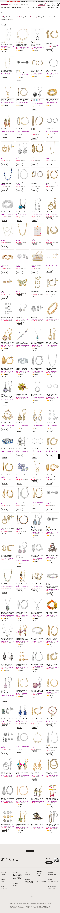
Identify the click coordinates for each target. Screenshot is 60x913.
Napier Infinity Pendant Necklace (36, 45)
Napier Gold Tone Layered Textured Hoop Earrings (51, 639)
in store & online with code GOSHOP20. (43, 1)
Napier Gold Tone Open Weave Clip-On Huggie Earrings (51, 475)
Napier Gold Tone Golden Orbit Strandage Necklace (6, 71)
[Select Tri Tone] (19, 42)
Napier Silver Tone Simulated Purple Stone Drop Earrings (37, 691)
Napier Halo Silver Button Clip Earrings (22, 264)
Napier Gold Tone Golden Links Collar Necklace (21, 238)
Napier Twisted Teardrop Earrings (36, 773)
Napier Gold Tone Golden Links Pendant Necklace (6, 100)
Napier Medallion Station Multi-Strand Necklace (21, 45)
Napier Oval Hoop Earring (51, 747)
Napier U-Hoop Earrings (36, 501)
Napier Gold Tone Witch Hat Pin (37, 825)
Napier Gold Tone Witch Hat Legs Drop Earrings (37, 799)
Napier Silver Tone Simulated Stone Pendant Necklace (7, 613)
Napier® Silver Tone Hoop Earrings (51, 129)
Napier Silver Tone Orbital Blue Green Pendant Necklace (37, 343)
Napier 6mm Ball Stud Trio (51, 264)
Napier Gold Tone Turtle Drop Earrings (22, 825)
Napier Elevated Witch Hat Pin (52, 555)
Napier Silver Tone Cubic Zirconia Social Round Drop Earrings (7, 397)
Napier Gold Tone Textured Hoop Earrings (22, 691)
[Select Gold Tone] (4, 42)
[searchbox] (24, 4)
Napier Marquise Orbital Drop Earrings (22, 719)
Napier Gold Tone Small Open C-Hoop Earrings (37, 719)
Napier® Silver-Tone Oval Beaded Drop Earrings (6, 665)
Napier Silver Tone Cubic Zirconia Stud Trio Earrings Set (52, 423)
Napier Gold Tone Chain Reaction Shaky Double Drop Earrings (52, 212)
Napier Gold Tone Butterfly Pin (22, 290)
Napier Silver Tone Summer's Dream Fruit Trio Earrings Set (52, 799)
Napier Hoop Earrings (35, 131)
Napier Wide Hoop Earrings (37, 664)
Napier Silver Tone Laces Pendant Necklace (36, 613)
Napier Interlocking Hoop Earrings (6, 475)
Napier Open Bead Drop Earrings (21, 156)
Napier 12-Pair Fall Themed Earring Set (37, 238)
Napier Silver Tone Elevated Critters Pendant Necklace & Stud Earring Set (7, 639)
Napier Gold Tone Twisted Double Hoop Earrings (6, 501)
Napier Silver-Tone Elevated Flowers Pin (22, 475)
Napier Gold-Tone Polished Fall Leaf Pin (22, 395)
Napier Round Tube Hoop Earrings (21, 799)
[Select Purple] (4, 395)
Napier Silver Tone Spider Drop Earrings (21, 449)
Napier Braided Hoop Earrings (52, 690)
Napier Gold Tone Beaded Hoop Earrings (51, 665)
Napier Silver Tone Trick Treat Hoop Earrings (22, 527)
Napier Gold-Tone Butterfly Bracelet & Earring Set (7, 423)
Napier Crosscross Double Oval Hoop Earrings (36, 369)
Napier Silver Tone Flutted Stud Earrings (36, 317)
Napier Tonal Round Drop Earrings (21, 212)
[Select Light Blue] (37, 100)
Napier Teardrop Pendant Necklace (36, 395)
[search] (13, 4)
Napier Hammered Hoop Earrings (51, 71)
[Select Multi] (46, 584)
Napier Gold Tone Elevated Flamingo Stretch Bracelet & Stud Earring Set (52, 719)
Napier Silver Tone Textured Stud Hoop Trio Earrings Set (7, 317)
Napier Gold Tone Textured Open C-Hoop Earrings (7, 369)
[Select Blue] (32, 527)
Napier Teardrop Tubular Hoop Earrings (22, 182)
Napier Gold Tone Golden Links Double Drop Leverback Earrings (52, 343)
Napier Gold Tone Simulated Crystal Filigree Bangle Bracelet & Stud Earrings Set (37, 264)
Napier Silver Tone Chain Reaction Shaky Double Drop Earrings (7, 773)
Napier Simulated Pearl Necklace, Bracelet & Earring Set (7, 238)
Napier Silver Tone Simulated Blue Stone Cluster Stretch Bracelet (7, 449)
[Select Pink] (39, 100)
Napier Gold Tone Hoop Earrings (51, 182)
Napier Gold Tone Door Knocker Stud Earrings (6, 156)
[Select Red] (32, 100)
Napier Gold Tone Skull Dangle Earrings (22, 773)
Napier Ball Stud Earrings (21, 72)
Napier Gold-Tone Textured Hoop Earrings (52, 238)
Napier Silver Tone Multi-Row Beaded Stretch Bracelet (7, 212)
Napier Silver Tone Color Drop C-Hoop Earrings (7, 719)
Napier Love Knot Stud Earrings (6, 290)
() (8, 49)
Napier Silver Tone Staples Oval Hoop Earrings (21, 501)
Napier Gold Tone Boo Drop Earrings (22, 584)
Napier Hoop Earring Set (6, 44)
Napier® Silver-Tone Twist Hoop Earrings (51, 395)
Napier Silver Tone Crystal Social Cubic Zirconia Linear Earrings (37, 212)
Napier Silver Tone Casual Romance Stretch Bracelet (21, 369)
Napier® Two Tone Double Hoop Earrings (36, 182)
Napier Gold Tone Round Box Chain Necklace (52, 156)
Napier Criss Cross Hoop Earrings (21, 129)
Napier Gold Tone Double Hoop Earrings (51, 773)
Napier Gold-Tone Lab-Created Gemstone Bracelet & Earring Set (22, 343)
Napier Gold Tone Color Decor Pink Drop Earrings (7, 343)
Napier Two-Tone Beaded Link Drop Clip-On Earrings (52, 825)
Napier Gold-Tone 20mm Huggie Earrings (51, 43)
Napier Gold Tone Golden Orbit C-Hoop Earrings (6, 556)
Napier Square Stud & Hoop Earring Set (7, 745)
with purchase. (14, 1)
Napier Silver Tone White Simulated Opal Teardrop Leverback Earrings (36, 530)
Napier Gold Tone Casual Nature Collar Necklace (6, 584)
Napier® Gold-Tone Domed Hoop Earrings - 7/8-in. (22, 100)
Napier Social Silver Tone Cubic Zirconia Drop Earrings (22, 558)
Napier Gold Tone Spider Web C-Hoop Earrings (37, 584)
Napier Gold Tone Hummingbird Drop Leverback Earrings (22, 639)
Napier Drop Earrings (35, 102)
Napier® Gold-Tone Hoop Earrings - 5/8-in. (36, 71)
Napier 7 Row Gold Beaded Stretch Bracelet (52, 100)
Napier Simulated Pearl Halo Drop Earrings (22, 317)
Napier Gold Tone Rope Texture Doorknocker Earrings (7, 527)
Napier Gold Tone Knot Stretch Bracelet (51, 317)
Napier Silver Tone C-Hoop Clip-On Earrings (37, 556)
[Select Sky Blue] (34, 100)
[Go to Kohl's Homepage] (6, 4)
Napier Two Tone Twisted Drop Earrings (36, 423)
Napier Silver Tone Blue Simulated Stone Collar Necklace (6, 182)
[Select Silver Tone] (2, 42)
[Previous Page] (26, 839)
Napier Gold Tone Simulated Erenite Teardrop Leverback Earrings (22, 423)
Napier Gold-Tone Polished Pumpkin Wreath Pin (51, 613)
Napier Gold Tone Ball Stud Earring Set (22, 665)
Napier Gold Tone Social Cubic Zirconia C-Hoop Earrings (51, 290)
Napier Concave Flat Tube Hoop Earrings (21, 613)
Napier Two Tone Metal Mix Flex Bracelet (37, 639)
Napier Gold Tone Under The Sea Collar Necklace (37, 745)
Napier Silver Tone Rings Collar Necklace (51, 369)
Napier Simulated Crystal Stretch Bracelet (6, 264)
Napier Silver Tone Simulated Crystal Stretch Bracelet (52, 587)
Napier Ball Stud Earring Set (7, 824)
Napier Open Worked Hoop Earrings (37, 156)
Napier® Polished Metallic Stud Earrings (51, 501)
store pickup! (26, 1)
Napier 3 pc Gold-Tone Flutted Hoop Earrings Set (37, 290)
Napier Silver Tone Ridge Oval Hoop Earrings (7, 799)
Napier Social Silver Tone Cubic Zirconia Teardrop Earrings (6, 693)
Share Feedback (30, 851)
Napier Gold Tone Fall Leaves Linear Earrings (7, 129)
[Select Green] (34, 527)
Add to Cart (4, 51)
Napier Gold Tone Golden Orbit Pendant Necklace (36, 475)
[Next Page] (32, 839)
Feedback (58, 457)
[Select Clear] (49, 584)
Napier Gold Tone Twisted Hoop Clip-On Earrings (51, 449)
